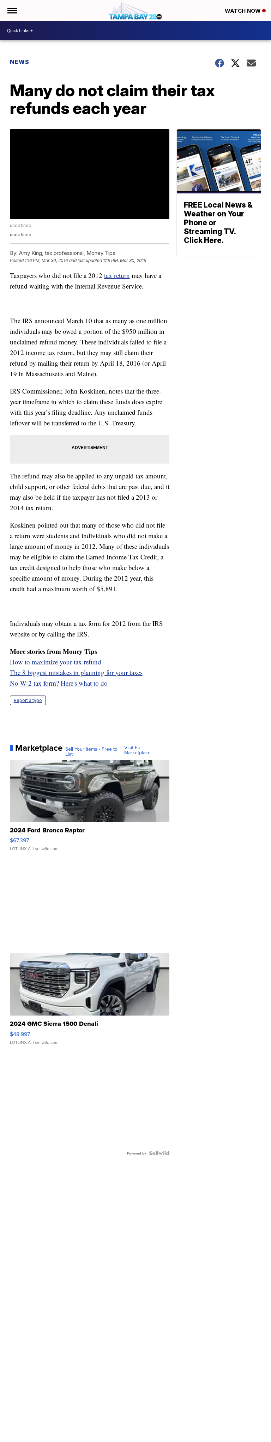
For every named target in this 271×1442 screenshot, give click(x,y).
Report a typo (28, 700)
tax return (117, 275)
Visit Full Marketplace (137, 750)
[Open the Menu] (11, 10)
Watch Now (243, 10)
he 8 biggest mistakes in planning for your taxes (78, 672)
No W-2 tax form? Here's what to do (59, 683)
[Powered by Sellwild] (159, 1153)
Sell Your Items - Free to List (91, 751)
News (19, 61)
